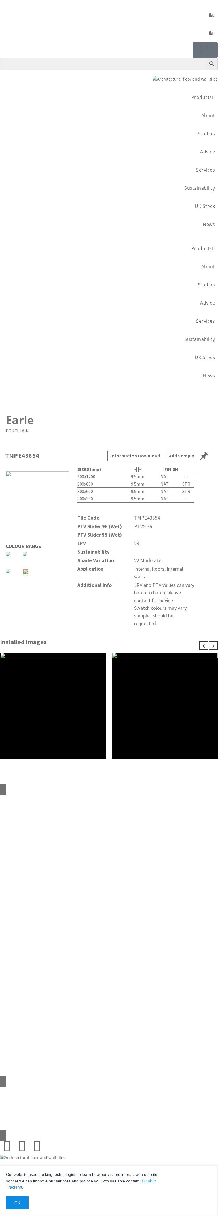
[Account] (212, 15)
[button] (109, 236)
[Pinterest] (7, 1146)
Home (109, 799)
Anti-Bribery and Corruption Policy (108, 918)
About (208, 115)
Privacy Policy (109, 930)
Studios (206, 133)
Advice (207, 152)
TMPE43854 (22, 455)
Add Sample (181, 456)
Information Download (135, 456)
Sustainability (199, 188)
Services (205, 170)
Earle (20, 420)
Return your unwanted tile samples (109, 858)
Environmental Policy (109, 882)
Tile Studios (109, 846)
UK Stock (205, 206)
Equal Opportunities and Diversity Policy (109, 906)
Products (201, 97)
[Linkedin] (37, 1146)
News (209, 224)
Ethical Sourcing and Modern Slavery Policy (109, 894)
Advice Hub (109, 834)
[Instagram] (22, 1146)
